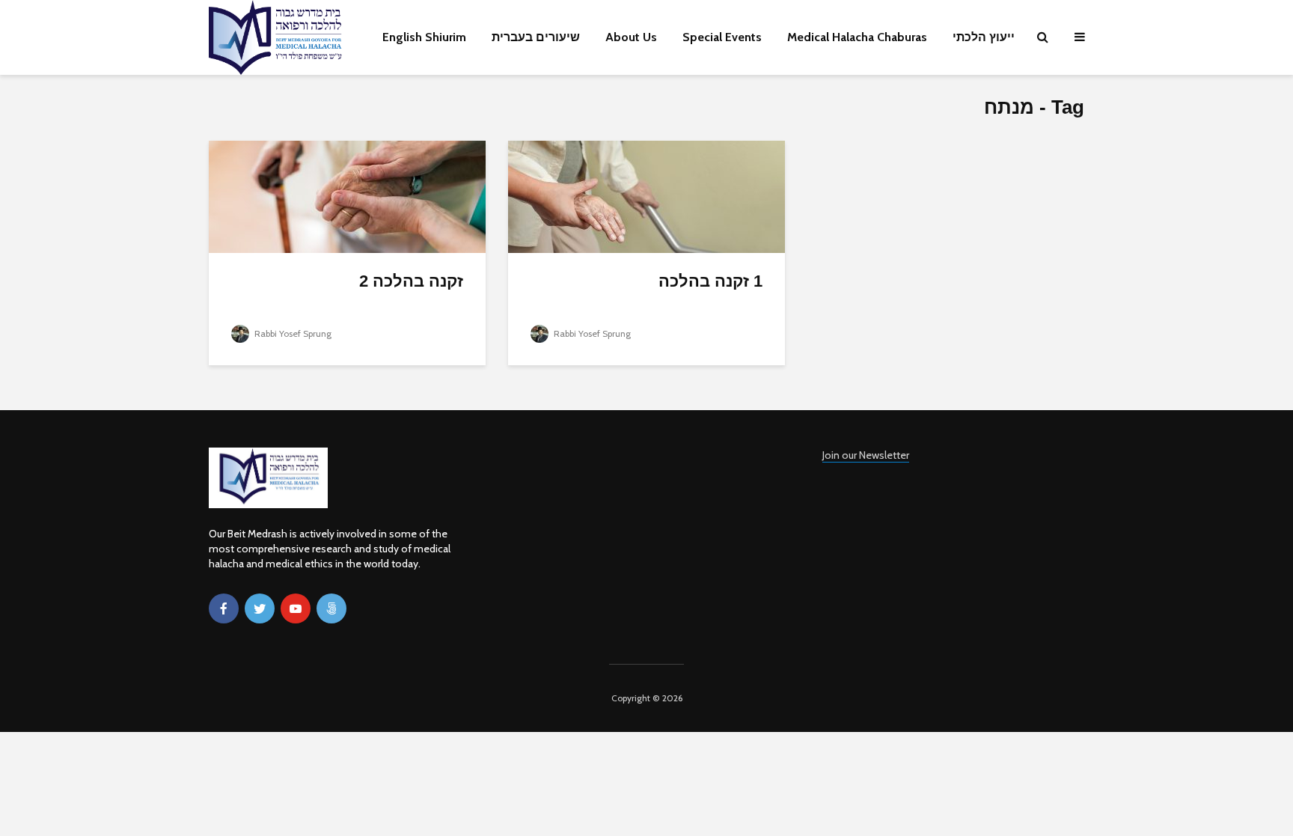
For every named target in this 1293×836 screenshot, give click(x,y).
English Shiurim (424, 37)
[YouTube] (296, 608)
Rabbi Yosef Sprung (291, 333)
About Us (631, 37)
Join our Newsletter (865, 455)
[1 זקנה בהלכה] (646, 196)
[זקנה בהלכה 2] (347, 196)
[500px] (331, 608)
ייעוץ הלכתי (984, 37)
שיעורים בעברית (536, 37)
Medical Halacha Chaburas (857, 37)
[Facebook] (224, 608)
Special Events (722, 37)
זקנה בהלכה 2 (411, 281)
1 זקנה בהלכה (710, 281)
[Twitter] (260, 608)
